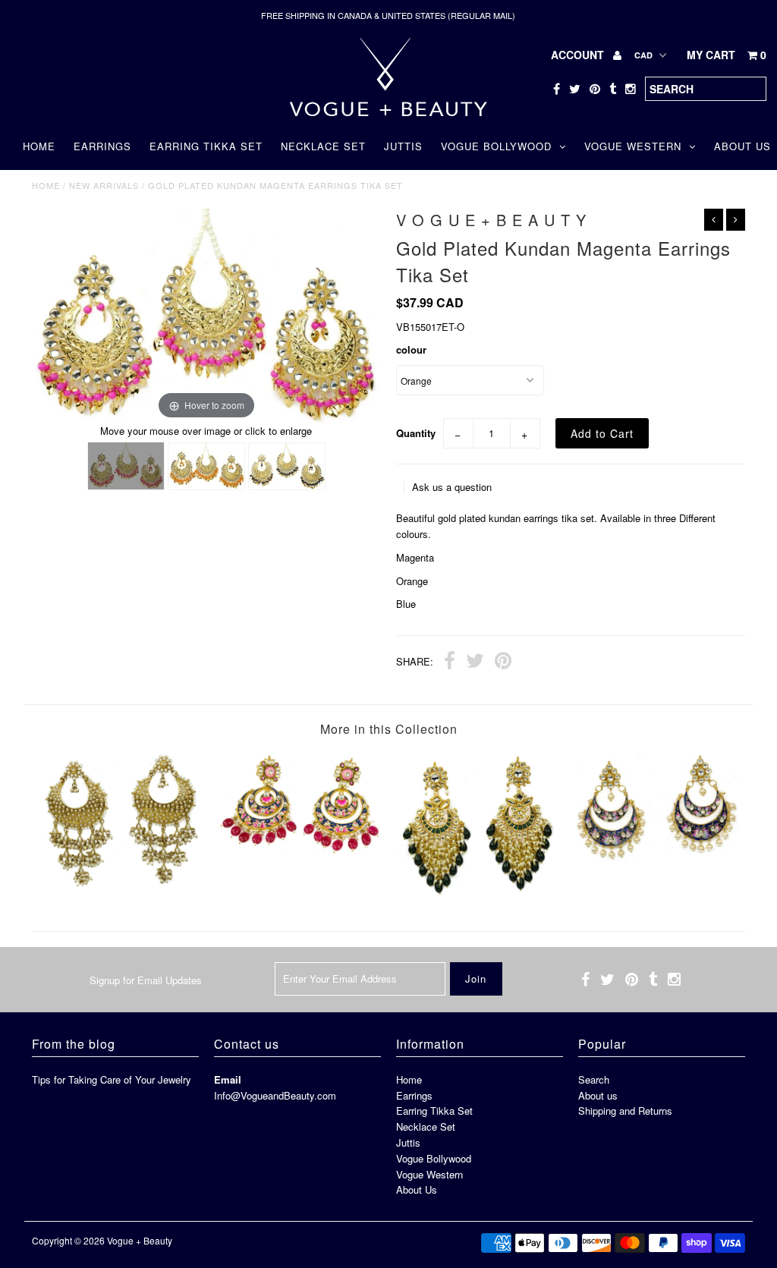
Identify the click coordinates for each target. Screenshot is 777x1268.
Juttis (403, 146)
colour (411, 349)
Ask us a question (452, 487)
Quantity (416, 433)
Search (593, 1079)
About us (598, 1095)
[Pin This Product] (503, 662)
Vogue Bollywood (496, 146)
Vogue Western (632, 146)
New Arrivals (104, 185)
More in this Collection (389, 729)
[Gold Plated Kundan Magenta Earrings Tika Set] (126, 465)
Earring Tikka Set (206, 146)
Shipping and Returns (625, 1110)
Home (39, 146)
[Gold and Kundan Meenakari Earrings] (656, 859)
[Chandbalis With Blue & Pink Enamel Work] (299, 852)
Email (227, 1079)
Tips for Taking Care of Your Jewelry (111, 1079)
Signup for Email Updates (146, 980)
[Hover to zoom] (206, 314)
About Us (416, 1189)
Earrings (102, 146)
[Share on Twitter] (475, 662)
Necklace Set (323, 146)
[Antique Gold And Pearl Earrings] (121, 883)
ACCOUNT (579, 54)
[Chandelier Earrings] (477, 892)
